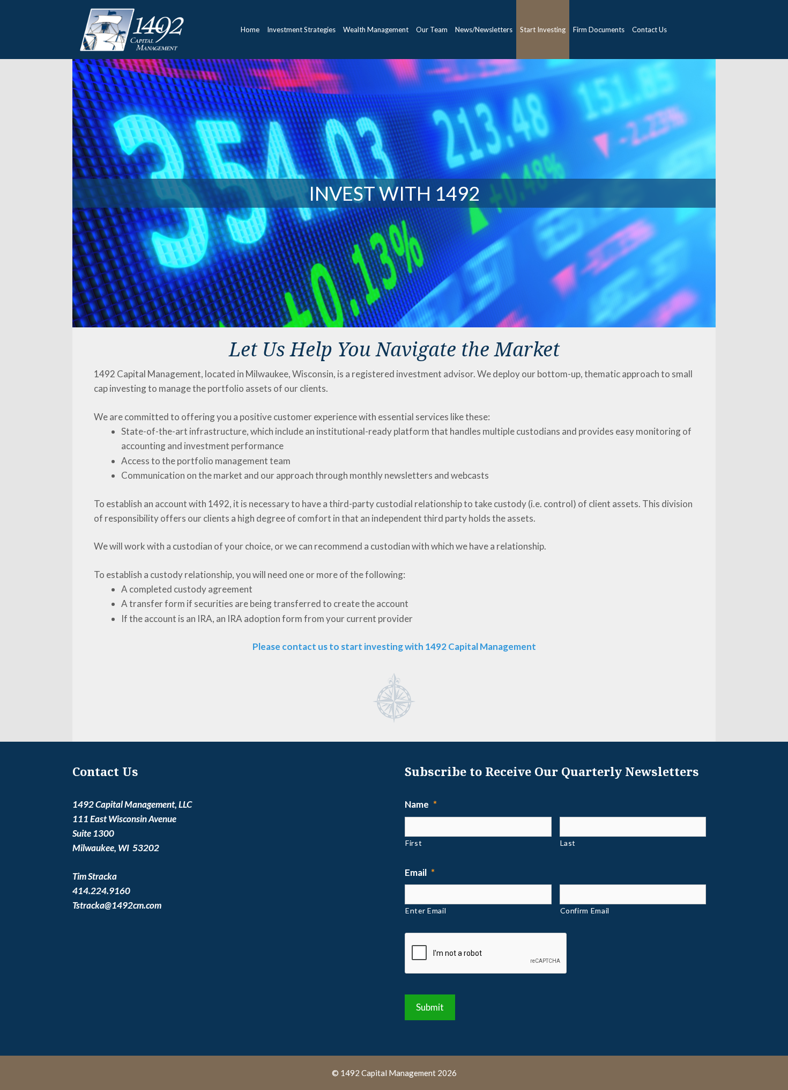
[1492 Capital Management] (129, 29)
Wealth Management (375, 29)
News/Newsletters (483, 29)
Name (421, 804)
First (413, 842)
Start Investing (543, 29)
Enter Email (425, 910)
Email (420, 872)
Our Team (432, 29)
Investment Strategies (301, 29)
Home (250, 29)
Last (568, 842)
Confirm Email (585, 910)
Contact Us (649, 29)
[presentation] (486, 954)
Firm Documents (599, 29)
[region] (394, 193)
